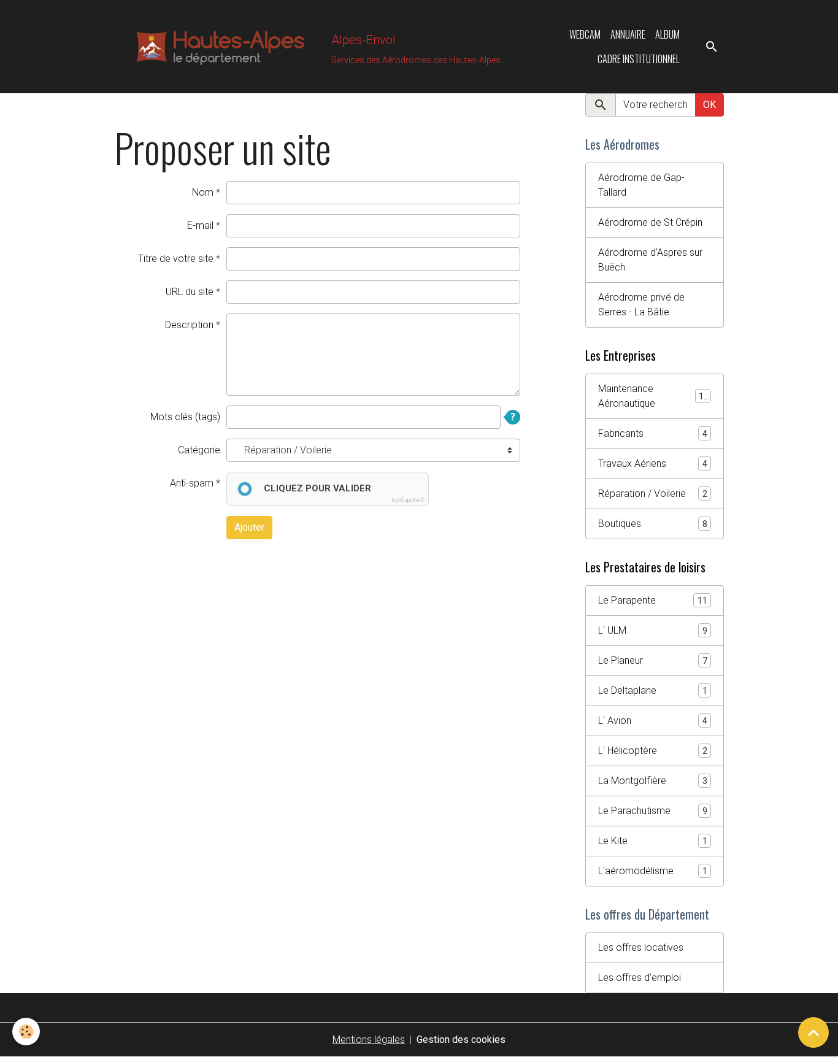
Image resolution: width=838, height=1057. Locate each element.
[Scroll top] (813, 1032)
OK (709, 104)
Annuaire (627, 34)
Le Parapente (652, 600)
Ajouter (249, 527)
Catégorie (199, 450)
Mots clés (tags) (185, 417)
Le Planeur (652, 660)
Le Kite (652, 841)
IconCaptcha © (408, 500)
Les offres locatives (640, 947)
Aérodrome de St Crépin (650, 222)
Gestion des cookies (461, 1039)
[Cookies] (26, 1031)
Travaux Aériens (652, 463)
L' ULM (652, 630)
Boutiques (652, 523)
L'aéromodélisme (652, 871)
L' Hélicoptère (652, 750)
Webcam (585, 34)
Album (667, 34)
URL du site (189, 292)
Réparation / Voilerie (652, 493)
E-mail (200, 225)
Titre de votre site (175, 258)
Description (189, 325)
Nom (202, 192)
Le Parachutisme (652, 811)
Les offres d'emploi (639, 977)
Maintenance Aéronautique (653, 396)
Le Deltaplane (652, 690)
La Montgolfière (652, 780)
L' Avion (652, 720)
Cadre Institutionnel (639, 59)
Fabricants (652, 433)
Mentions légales (369, 1039)
